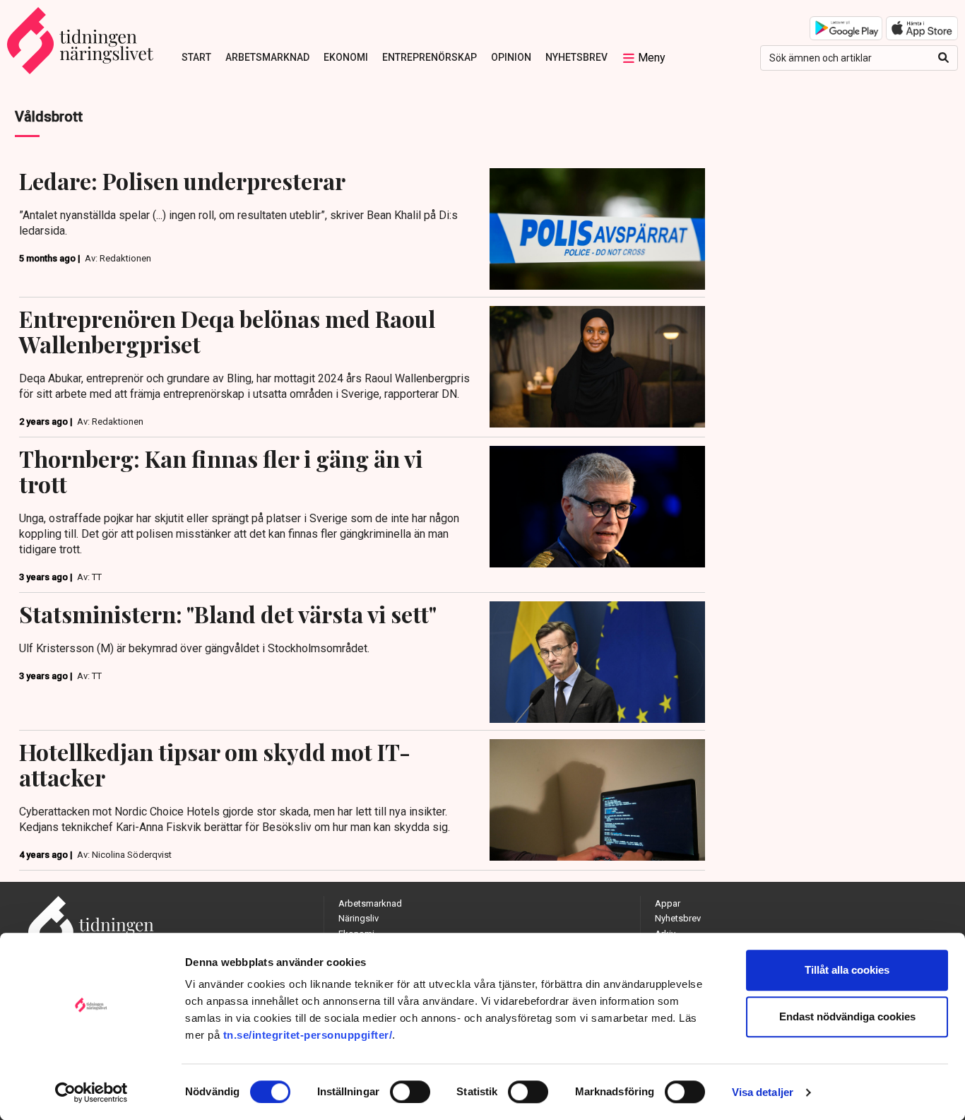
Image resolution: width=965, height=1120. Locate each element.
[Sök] (943, 58)
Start (196, 57)
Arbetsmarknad (267, 57)
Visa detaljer (762, 1092)
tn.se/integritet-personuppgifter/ (308, 1035)
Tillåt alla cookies (847, 970)
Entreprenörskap (429, 57)
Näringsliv (358, 918)
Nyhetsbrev (576, 57)
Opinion (511, 57)
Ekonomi (346, 57)
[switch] (410, 1091)
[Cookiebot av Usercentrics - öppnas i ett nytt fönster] (91, 1092)
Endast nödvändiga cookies (847, 1016)
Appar (667, 903)
